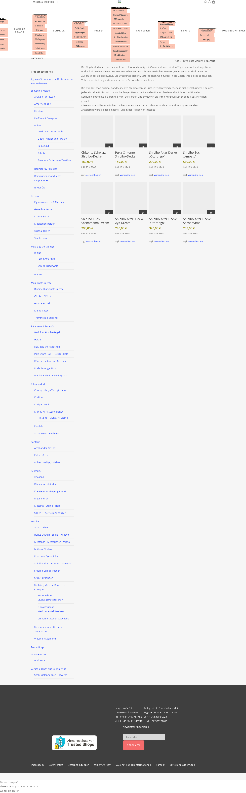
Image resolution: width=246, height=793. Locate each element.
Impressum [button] (37, 764)
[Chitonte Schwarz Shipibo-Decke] (97, 131)
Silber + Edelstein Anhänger (50, 512)
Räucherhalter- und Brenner (50, 361)
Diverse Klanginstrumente (49, 289)
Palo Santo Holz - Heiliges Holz (51, 353)
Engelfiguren (41, 498)
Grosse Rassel (42, 303)
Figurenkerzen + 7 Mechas (49, 202)
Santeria (35, 442)
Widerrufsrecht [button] (102, 764)
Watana (45, 638)
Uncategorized (39, 654)
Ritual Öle (39, 187)
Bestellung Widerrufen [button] (182, 764)
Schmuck (36, 470)
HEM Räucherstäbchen (47, 346)
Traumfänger (38, 647)
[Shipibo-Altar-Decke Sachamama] (199, 198)
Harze (37, 339)
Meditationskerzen (44, 223)
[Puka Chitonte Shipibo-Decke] (131, 131)
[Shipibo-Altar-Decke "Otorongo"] (165, 198)
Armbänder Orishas (45, 448)
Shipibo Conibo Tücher (47, 570)
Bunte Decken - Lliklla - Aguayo (51, 534)
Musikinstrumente (41, 283)
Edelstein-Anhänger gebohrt (50, 491)
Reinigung (43, 145)
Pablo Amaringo (46, 258)
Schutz (41, 153)
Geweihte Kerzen (43, 209)
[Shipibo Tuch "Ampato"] (199, 131)
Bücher (38, 274)
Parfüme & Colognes (45, 118)
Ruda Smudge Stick (45, 368)
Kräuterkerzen (42, 216)
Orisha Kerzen (42, 230)
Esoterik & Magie (40, 90)
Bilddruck (39, 660)
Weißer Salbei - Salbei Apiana (50, 375)
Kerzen (35, 196)
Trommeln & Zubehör (46, 317)
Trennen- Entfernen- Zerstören (55, 160)
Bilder (37, 252)
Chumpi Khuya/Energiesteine (50, 390)
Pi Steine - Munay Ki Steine (53, 417)
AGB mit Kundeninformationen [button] (133, 764)
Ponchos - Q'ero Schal (46, 556)
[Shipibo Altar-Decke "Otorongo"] (165, 131)
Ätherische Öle (42, 103)
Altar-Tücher (41, 527)
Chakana (39, 477)
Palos (41, 455)
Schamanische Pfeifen (46, 433)
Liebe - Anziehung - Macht (52, 138)
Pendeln (39, 426)
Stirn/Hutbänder (43, 577)
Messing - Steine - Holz (47, 505)
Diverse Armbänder (45, 484)
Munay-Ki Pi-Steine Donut (48, 411)
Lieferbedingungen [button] (78, 764)
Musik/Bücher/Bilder (42, 246)
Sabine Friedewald (48, 265)
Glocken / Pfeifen (43, 296)
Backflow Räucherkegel (47, 332)
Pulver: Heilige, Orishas (47, 462)
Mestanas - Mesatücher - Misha (52, 541)
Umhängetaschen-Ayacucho (53, 618)
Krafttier (39, 397)
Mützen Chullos (43, 549)
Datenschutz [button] (56, 764)
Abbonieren (134, 745)
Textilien (35, 521)
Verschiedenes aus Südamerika (48, 668)
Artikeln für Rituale (45, 96)
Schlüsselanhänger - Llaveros (50, 675)
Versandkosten (93, 175)
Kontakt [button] (160, 764)
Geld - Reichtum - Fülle (50, 131)
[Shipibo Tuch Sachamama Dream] (97, 198)
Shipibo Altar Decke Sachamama (52, 563)
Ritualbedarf (38, 384)
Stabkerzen (40, 238)
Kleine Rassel (41, 310)
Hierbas (38, 111)
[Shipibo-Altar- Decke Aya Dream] (131, 198)
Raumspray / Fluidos (45, 168)
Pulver (37, 125)
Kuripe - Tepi (41, 404)
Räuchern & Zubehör (42, 326)
